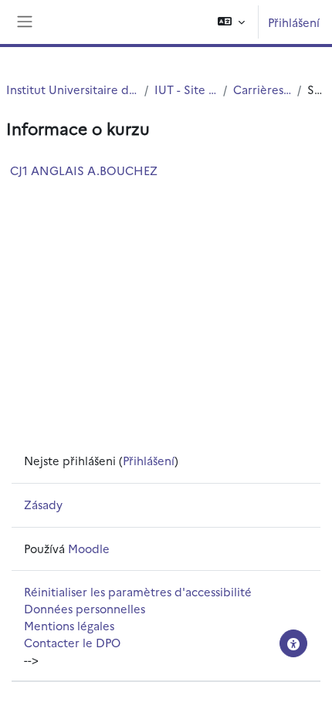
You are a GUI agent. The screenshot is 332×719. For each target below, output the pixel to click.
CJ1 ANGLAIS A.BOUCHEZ (84, 170)
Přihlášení (294, 22)
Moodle (89, 548)
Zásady (43, 504)
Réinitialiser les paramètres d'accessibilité (138, 591)
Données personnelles (84, 608)
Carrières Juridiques (262, 89)
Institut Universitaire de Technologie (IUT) (72, 89)
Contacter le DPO (72, 642)
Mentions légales (69, 625)
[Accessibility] (293, 643)
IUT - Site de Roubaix (185, 89)
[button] (231, 22)
